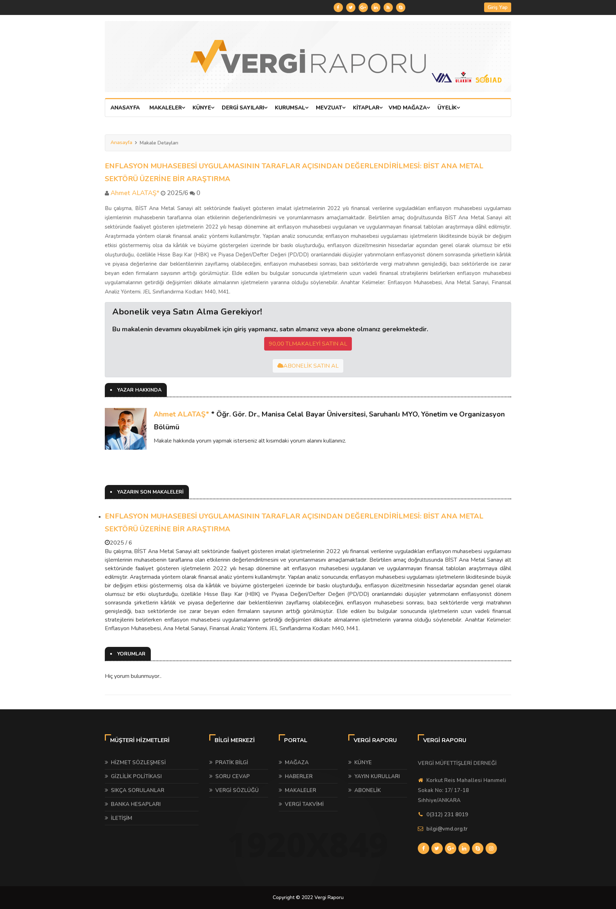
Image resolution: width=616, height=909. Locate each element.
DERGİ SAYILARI (243, 107)
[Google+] (363, 7)
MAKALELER (165, 107)
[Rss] (388, 7)
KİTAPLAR (366, 107)
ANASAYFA (125, 107)
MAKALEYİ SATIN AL (308, 344)
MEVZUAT (329, 107)
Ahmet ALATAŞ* (181, 414)
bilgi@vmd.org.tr (447, 828)
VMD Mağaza (408, 107)
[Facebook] (338, 7)
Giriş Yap (498, 7)
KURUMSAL (290, 107)
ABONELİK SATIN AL (311, 366)
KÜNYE (201, 107)
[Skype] (400, 7)
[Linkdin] (375, 7)
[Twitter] (350, 7)
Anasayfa (121, 142)
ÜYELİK (447, 107)
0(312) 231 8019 (447, 814)
